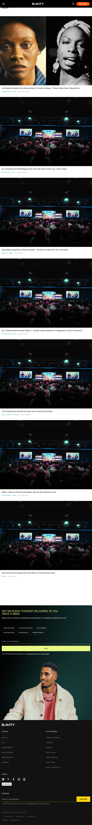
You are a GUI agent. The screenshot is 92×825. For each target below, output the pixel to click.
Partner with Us (8, 757)
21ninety (49, 747)
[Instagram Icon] (19, 779)
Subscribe (83, 4)
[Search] (73, 4)
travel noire (50, 752)
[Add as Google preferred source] (7, 784)
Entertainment (7, 747)
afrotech (49, 743)
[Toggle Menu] (3, 3)
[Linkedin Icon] (3, 779)
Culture (5, 738)
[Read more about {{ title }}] (46, 50)
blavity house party (53, 767)
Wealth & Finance (38, 632)
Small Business (7, 752)
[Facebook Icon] (13, 779)
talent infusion (51, 757)
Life (3, 743)
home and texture (52, 738)
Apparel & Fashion (9, 628)
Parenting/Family (9, 632)
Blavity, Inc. (10, 812)
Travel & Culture (23, 632)
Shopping (5, 762)
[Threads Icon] (24, 779)
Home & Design (41, 628)
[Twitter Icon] (8, 779)
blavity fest (50, 762)
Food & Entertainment (26, 628)
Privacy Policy (45, 654)
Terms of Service (32, 654)
